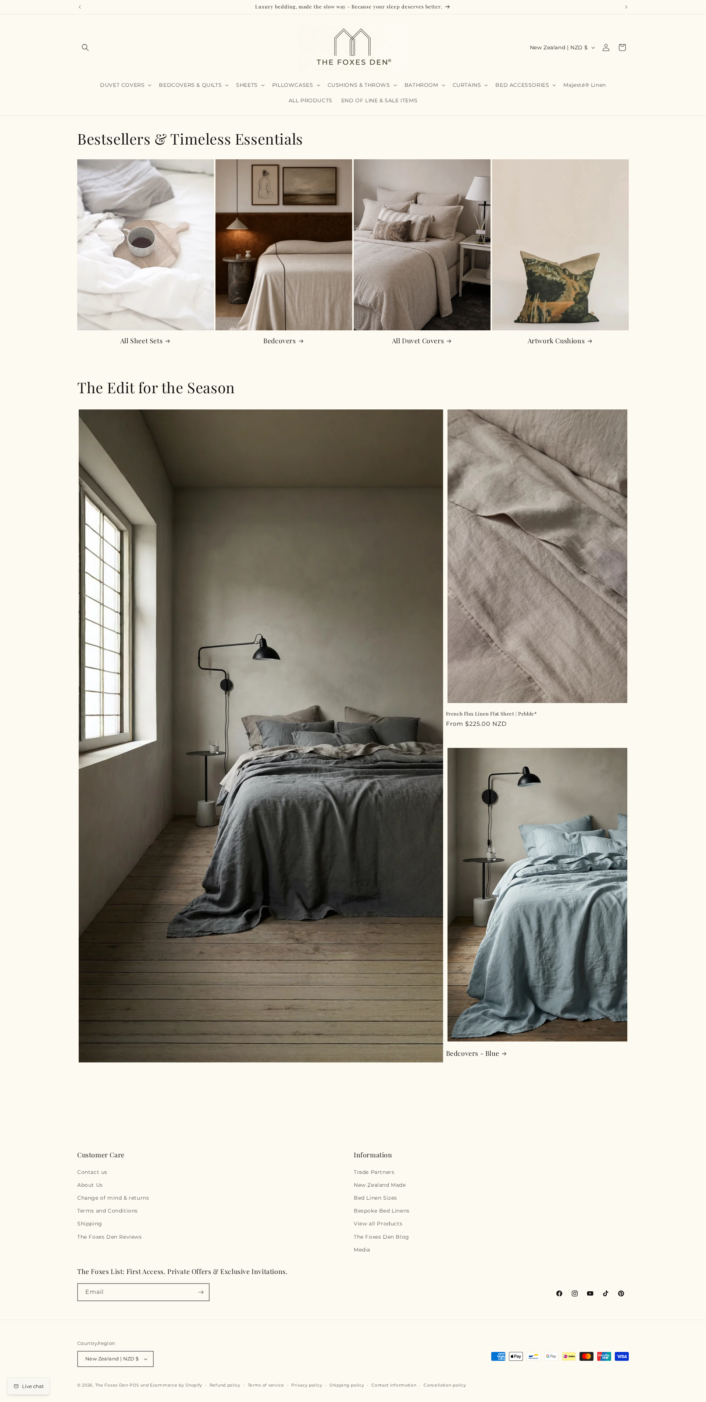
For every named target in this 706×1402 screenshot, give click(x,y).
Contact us (92, 1172)
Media (362, 1249)
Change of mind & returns (113, 1198)
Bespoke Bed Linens (382, 1210)
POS (134, 1385)
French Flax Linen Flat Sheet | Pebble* (491, 714)
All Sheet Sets (141, 341)
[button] (85, 47)
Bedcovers (279, 341)
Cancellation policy (445, 1385)
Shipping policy (346, 1385)
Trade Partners (374, 1172)
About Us (90, 1185)
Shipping (89, 1223)
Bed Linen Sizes (375, 1198)
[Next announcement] (626, 7)
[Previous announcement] (80, 7)
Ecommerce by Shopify (176, 1385)
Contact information (393, 1385)
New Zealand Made (380, 1185)
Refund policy (225, 1385)
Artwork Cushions (556, 341)
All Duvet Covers (418, 341)
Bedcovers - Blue (472, 1053)
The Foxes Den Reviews (109, 1237)
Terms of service (266, 1385)
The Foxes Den (112, 1385)
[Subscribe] (201, 1292)
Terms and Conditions (107, 1210)
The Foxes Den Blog (381, 1237)
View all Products (378, 1223)
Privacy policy (306, 1385)
